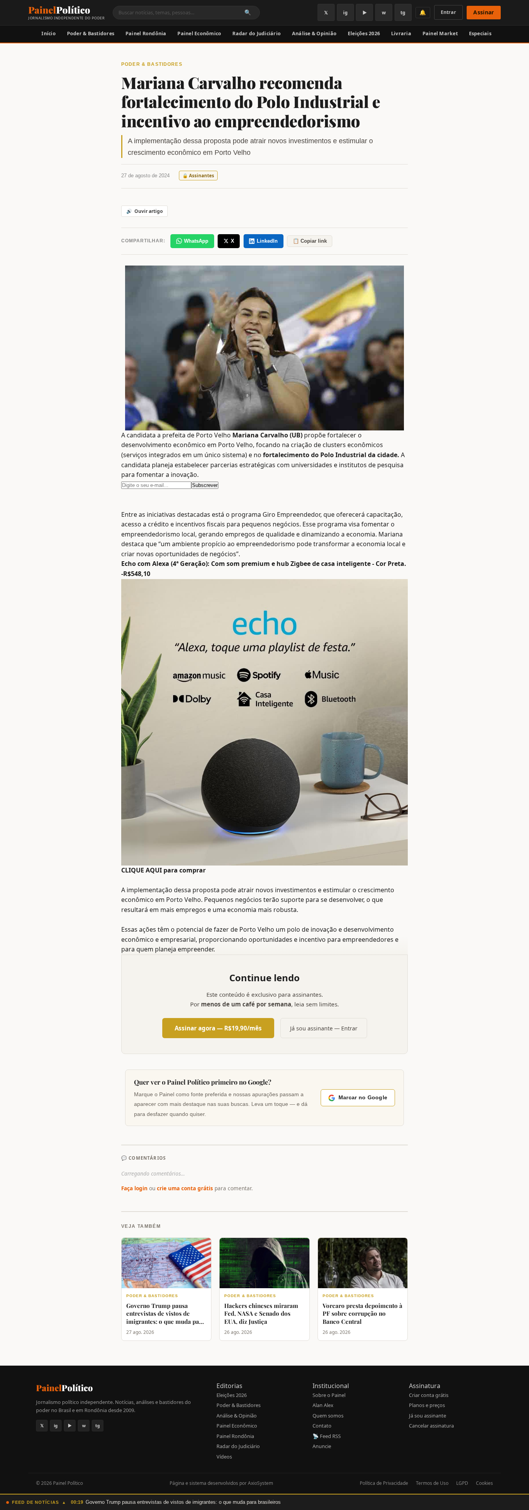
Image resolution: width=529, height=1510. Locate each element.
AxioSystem (260, 1483)
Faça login (134, 1188)
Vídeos (224, 1456)
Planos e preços (427, 1405)
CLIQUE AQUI (141, 870)
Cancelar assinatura (431, 1425)
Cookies (484, 1483)
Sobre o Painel (329, 1395)
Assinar (483, 12)
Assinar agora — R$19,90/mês (218, 1028)
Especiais (480, 33)
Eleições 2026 (364, 33)
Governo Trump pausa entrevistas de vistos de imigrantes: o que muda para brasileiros (183, 1502)
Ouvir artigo (144, 211)
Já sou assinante (427, 1415)
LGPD (462, 1483)
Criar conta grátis (428, 1395)
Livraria (401, 33)
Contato (322, 1425)
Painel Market (440, 33)
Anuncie (322, 1446)
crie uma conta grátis (185, 1188)
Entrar (448, 12)
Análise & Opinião (314, 33)
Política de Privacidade (384, 1483)
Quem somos (328, 1415)
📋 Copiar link (310, 241)
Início (48, 33)
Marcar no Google (362, 1097)
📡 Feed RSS (327, 1436)
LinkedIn (267, 241)
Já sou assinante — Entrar (323, 1028)
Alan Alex (323, 1405)
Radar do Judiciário (256, 33)
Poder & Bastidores (91, 33)
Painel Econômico (199, 33)
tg (402, 12)
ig (345, 12)
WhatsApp (196, 241)
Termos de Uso (432, 1483)
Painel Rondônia (146, 33)
